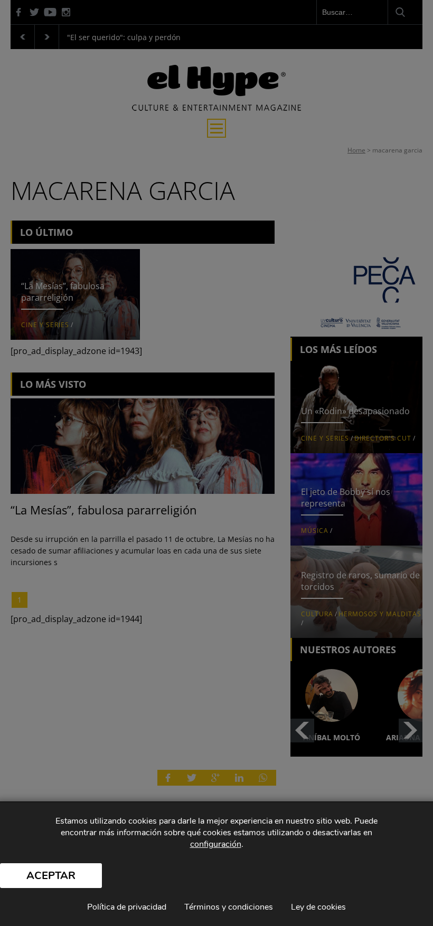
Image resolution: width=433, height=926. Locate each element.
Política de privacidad (126, 907)
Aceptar (51, 875)
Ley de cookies (318, 907)
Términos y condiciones (228, 907)
